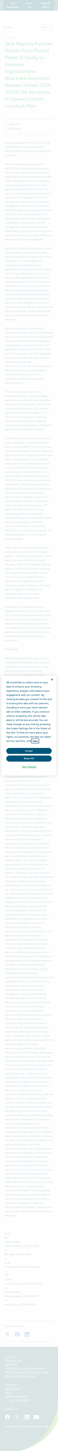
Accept (29, 751)
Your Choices (29, 766)
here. (35, 741)
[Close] (52, 679)
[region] (29, 726)
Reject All (29, 758)
